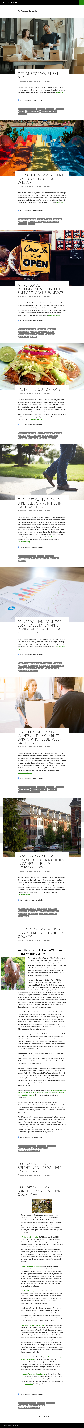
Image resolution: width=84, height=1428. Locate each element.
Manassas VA (23, 1405)
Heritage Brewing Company (31, 1266)
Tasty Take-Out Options (39, 389)
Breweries (41, 1403)
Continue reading (55, 315)
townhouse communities (48, 913)
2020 (20, 663)
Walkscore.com (56, 537)
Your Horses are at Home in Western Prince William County (41, 933)
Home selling (33, 665)
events (49, 219)
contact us (29, 1384)
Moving (21, 111)
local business (24, 331)
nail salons (35, 331)
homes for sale (24, 789)
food (40, 433)
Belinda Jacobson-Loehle (27, 109)
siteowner (32, 81)
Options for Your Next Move (38, 75)
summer (31, 224)
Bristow (41, 109)
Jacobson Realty (10, 2)
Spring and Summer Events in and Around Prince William (41, 178)
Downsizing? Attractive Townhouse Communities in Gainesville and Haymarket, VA (41, 861)
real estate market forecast (28, 670)
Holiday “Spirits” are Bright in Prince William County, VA (39, 1167)
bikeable (41, 556)
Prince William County (49, 111)
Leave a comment (44, 81)
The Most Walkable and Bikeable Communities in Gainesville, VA (39, 503)
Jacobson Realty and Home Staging (33, 1374)
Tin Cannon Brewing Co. (30, 1237)
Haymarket (60, 109)
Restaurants (51, 334)
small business (23, 336)
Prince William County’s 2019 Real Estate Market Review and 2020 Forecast (41, 625)
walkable (22, 560)
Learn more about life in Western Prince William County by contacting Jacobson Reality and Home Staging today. (42, 1092)
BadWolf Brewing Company (31, 1291)
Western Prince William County (29, 792)
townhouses (23, 916)
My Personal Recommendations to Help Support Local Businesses (41, 289)
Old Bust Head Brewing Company (33, 1325)
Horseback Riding (25, 1148)
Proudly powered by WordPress (11, 1425)
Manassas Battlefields (40, 1148)
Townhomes (33, 913)
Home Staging (44, 665)
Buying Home (48, 663)
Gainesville (50, 109)
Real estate (23, 114)
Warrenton (53, 438)
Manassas (22, 435)
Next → (46, 1416)
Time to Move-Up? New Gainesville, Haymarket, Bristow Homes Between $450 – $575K (40, 737)
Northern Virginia (33, 111)
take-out (43, 438)
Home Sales (22, 665)
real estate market (53, 668)
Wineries (34, 336)
